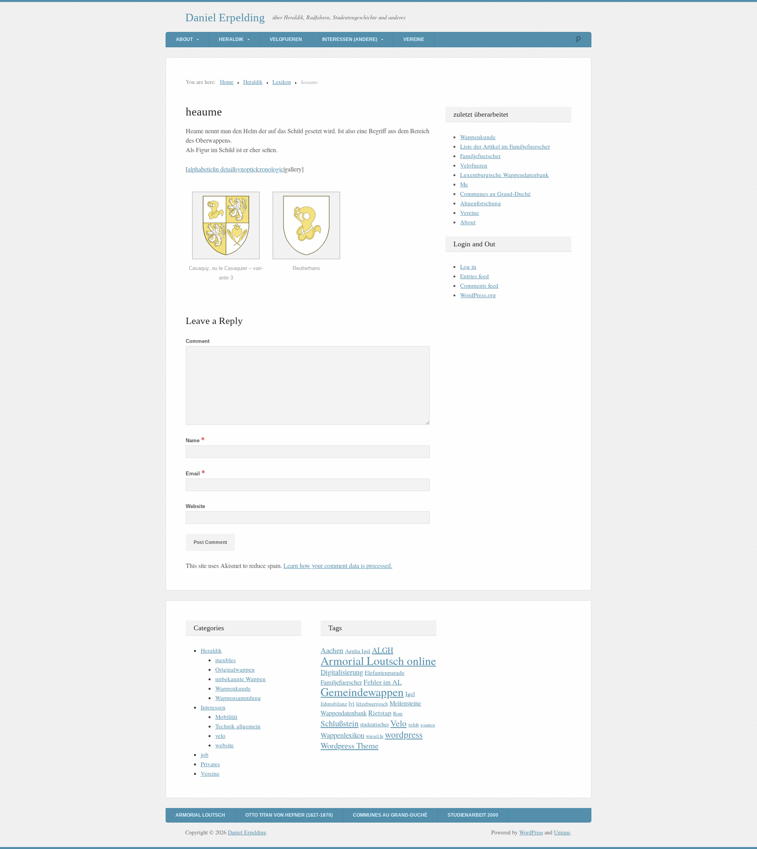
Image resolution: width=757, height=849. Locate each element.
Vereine (413, 39)
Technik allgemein (238, 726)
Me (464, 184)
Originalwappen (235, 669)
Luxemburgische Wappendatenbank (504, 175)
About (184, 39)
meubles (225, 660)
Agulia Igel (357, 651)
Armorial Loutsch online (378, 660)
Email (195, 474)
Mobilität (226, 717)
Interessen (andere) (349, 39)
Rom (398, 713)
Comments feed (479, 285)
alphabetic (200, 169)
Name (195, 440)
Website (195, 506)
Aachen (332, 650)
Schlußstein (339, 723)
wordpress (404, 734)
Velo (398, 723)
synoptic (245, 169)
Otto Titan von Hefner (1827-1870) (289, 815)
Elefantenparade (385, 672)
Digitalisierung (342, 672)
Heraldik (231, 39)
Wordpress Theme (349, 745)
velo (220, 735)
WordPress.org (478, 295)
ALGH (382, 650)
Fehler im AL (383, 682)
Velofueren (286, 39)
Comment (197, 341)
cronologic (270, 169)
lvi (351, 703)
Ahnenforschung (480, 203)
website (224, 745)
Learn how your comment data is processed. (337, 565)
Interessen (213, 707)
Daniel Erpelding (225, 17)
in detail (224, 169)
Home (226, 82)
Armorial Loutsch (200, 815)
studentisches (374, 724)
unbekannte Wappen (240, 679)
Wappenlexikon (342, 735)
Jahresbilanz (334, 703)
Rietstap (380, 712)
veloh (413, 724)
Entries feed (474, 276)
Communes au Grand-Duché (495, 193)
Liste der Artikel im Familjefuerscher (505, 146)
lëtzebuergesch (372, 703)
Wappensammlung (238, 698)
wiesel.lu (374, 736)
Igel (410, 693)
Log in (468, 266)
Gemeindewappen (362, 691)
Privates (210, 764)
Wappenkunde (478, 137)
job (205, 754)
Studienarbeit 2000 (472, 815)
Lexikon (281, 82)
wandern (427, 725)
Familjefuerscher (480, 156)
